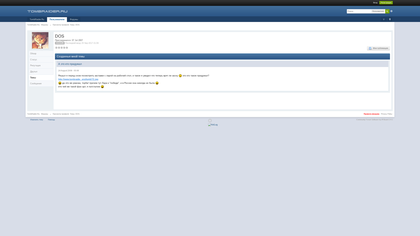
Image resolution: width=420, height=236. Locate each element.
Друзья (33, 71)
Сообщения (36, 83)
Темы (33, 77)
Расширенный (391, 11)
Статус (33, 59)
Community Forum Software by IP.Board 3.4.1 (374, 120)
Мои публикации (379, 48)
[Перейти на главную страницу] (56, 11)
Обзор (33, 53)
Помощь (51, 120)
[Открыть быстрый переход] (390, 19)
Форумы (74, 19)
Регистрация (386, 3)
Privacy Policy (386, 114)
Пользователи (57, 19)
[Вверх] (210, 121)
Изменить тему (36, 120)
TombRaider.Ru (37, 19)
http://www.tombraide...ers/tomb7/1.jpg (78, 79)
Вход (375, 3)
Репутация (35, 65)
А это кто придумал (70, 64)
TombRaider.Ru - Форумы (37, 114)
